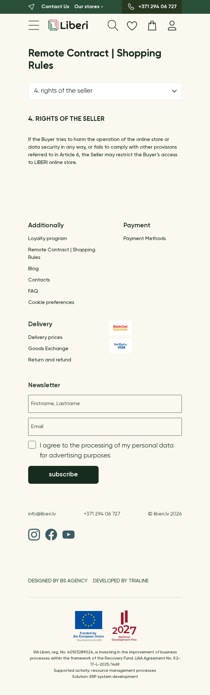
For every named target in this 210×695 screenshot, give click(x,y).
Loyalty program (47, 238)
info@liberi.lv (42, 514)
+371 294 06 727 (102, 514)
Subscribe (63, 475)
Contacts (39, 280)
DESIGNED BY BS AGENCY (58, 581)
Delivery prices (45, 337)
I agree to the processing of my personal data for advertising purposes (107, 451)
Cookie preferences (51, 302)
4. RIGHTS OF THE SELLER (63, 91)
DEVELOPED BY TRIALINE (121, 581)
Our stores (86, 6)
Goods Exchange (48, 348)
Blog (33, 269)
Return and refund (49, 360)
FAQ (33, 291)
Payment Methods (144, 238)
